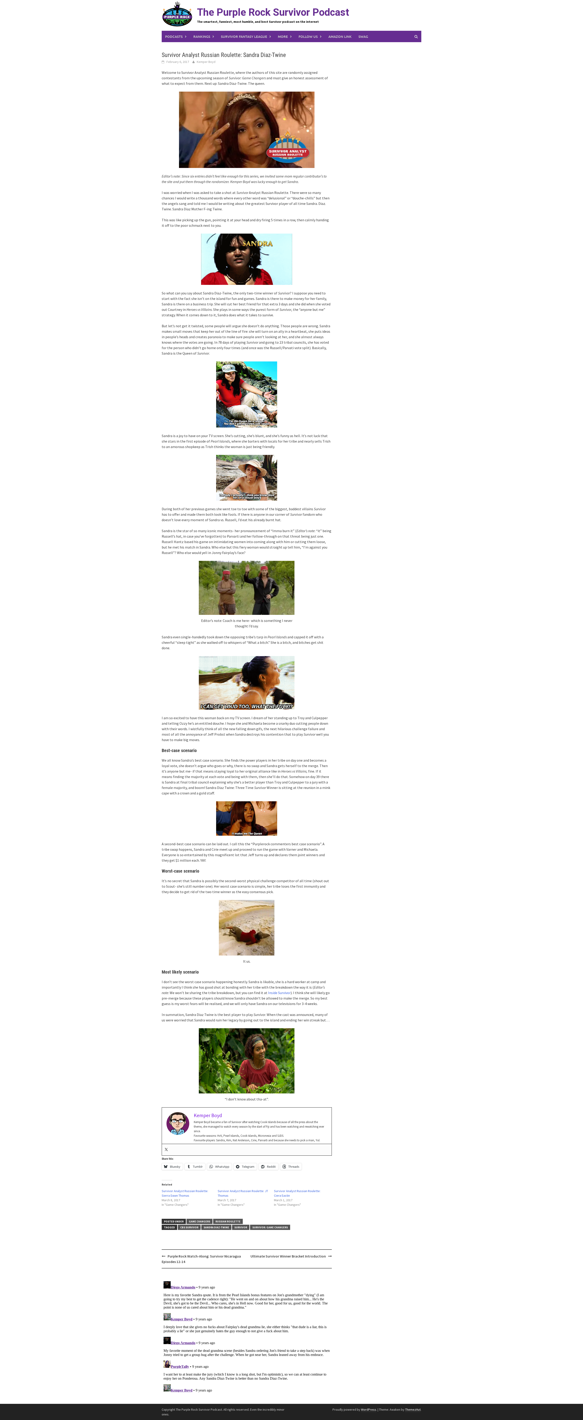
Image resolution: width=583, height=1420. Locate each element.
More (283, 36)
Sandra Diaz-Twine (216, 1227)
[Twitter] (166, 1149)
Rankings (201, 36)
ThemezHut (413, 1409)
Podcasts (174, 36)
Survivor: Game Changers (270, 1227)
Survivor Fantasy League (244, 36)
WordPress (368, 1409)
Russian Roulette (227, 1221)
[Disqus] (247, 1336)
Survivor (240, 1227)
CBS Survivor (189, 1227)
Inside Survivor (279, 992)
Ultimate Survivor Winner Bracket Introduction (288, 1256)
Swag (363, 36)
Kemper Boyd (206, 62)
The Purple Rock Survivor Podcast (273, 12)
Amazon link (340, 36)
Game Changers (199, 1221)
